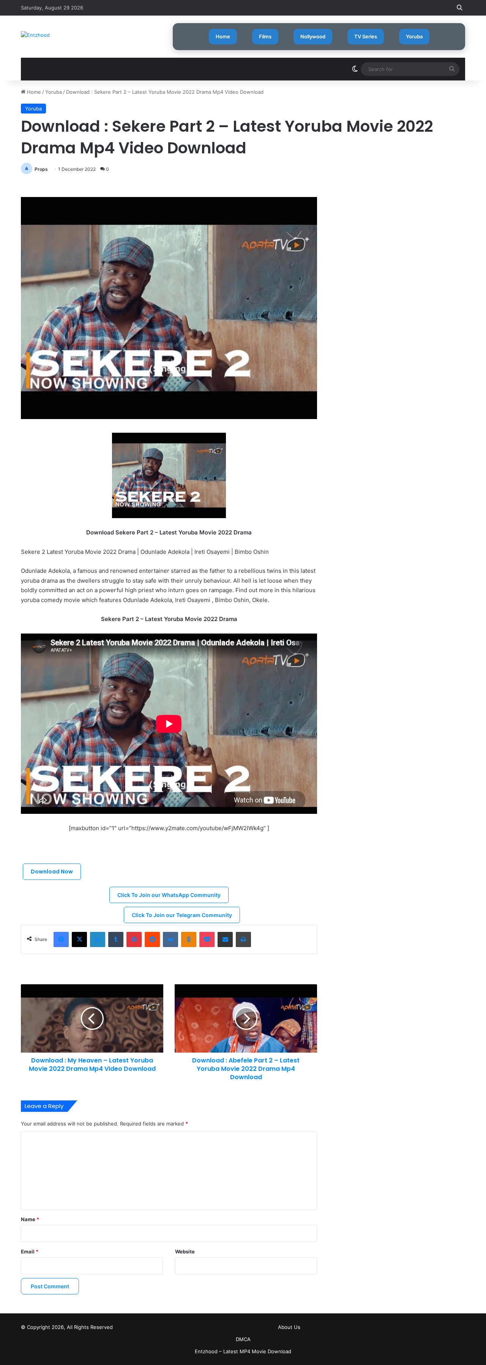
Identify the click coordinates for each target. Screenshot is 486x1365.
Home (223, 36)
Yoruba (414, 36)
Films (265, 36)
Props (41, 169)
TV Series (365, 36)
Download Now (52, 871)
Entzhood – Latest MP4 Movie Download (243, 1351)
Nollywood (312, 36)
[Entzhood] (35, 35)
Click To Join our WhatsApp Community (169, 895)
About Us (289, 1327)
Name (30, 1219)
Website (185, 1251)
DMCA (243, 1339)
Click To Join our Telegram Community (182, 915)
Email (29, 1251)
